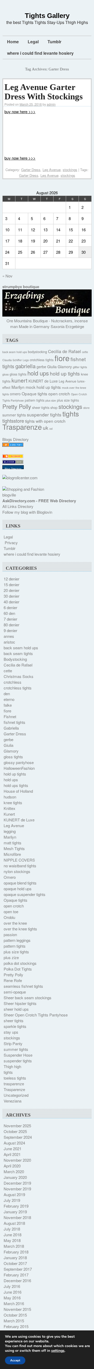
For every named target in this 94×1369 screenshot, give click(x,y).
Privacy (11, 542)
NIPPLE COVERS (19, 860)
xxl (50, 429)
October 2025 (15, 1131)
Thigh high (12, 1066)
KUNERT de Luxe (43, 381)
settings (57, 1350)
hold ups (38, 373)
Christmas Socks (18, 676)
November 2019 (17, 1188)
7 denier (10, 619)
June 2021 (12, 1148)
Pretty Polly (16, 406)
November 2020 (17, 1160)
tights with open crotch (45, 421)
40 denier (11, 601)
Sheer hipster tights (20, 1003)
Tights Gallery (47, 16)
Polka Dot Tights (18, 969)
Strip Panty (13, 1043)
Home (13, 42)
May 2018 (12, 1240)
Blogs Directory (15, 439)
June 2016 (12, 1292)
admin (51, 104)
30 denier (11, 596)
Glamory (65, 366)
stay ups (11, 1032)
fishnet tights (14, 722)
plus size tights (68, 400)
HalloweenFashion (19, 768)
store (86, 408)
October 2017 (15, 1263)
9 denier (10, 630)
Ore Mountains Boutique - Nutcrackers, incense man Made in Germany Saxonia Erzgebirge (47, 323)
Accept (15, 1360)
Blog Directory (13, 469)
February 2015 (16, 1326)
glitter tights (80, 367)
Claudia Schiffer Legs (15, 360)
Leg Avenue (52, 169)
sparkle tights (15, 1026)
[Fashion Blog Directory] (12, 445)
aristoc (9, 642)
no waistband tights (20, 865)
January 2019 (15, 1211)
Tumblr (54, 42)
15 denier (11, 584)
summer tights (14, 414)
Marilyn (18, 387)
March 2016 (14, 1303)
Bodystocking (15, 659)
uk (45, 427)
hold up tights (65, 373)
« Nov (7, 275)
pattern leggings (17, 940)
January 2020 (15, 1177)
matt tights (12, 842)
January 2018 (15, 1257)
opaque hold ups (18, 888)
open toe (11, 911)
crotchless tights (42, 360)
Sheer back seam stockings (27, 997)
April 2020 (12, 1165)
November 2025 (17, 1125)
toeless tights (15, 1078)
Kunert (9, 814)
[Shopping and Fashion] (23, 489)
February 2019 (16, 1206)
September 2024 (18, 1137)
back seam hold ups (14, 352)
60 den (9, 613)
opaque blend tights (20, 883)
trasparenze (14, 1083)
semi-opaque (15, 992)
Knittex (9, 808)
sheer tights (40, 407)
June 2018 (12, 1234)
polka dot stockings (20, 963)
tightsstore (13, 420)
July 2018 (12, 1229)
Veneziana (12, 1101)
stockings (70, 169)
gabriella (25, 366)
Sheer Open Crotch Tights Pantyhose (36, 1014)
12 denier (11, 578)
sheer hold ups (16, 1009)
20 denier (11, 590)
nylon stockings (17, 871)
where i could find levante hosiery (40, 53)
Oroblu (9, 917)
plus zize (11, 957)
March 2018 (14, 1246)
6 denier (10, 607)
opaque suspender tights (24, 894)
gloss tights (18, 374)
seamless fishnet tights (23, 986)
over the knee (15, 923)
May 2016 (12, 1297)
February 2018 (16, 1252)
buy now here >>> (20, 111)
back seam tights (18, 653)
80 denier (11, 624)
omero (15, 393)
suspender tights (44, 414)
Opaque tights (34, 393)
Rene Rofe (13, 980)
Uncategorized (16, 1095)
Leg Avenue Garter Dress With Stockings (43, 91)
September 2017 (18, 1269)
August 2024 (14, 1143)
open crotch (59, 393)
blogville (9, 495)
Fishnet (10, 716)
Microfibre (12, 854)
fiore (62, 357)
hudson (10, 796)
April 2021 (12, 1154)
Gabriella (11, 728)
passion (10, 934)
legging (10, 831)
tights (70, 414)
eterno (9, 699)
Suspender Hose (18, 1055)
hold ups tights (16, 785)
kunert (19, 380)
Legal (33, 42)
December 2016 (17, 1280)
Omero (10, 877)
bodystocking (37, 351)
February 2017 (16, 1274)
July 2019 (12, 1200)
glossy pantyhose (19, 762)
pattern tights (34, 400)
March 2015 (14, 1320)
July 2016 (12, 1286)
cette (85, 352)
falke (8, 705)
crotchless (12, 682)
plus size (50, 400)
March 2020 (14, 1171)
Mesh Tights (14, 848)
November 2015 (17, 1309)
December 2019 (17, 1183)
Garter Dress (30, 169)
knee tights (13, 802)
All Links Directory (17, 506)
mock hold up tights (43, 387)
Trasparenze (22, 427)
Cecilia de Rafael (64, 351)
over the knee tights (20, 928)
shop (53, 407)
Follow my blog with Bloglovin (27, 512)
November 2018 (17, 1217)
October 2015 (15, 1315)
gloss (5, 374)
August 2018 (14, 1223)
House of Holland (18, 791)
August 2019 (14, 1194)
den (7, 693)
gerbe (41, 366)
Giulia (52, 366)
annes (9, 636)
